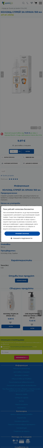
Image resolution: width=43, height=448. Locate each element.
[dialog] (21, 224)
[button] (21, 238)
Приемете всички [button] (22, 233)
